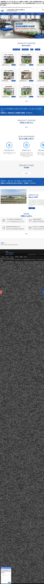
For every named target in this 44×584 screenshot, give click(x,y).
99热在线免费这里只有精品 (11, 329)
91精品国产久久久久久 (34, 276)
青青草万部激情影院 (36, 314)
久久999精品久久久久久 (20, 427)
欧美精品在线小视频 (38, 263)
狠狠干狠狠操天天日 (25, 414)
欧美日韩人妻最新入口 (39, 287)
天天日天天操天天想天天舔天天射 (37, 347)
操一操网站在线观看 (13, 298)
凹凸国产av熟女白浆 (17, 301)
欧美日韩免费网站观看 (28, 272)
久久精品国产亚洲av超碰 (8, 405)
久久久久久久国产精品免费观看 (37, 348)
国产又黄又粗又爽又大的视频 (12, 295)
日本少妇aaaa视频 (36, 428)
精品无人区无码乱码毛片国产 (35, 365)
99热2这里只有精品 (18, 393)
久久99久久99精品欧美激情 (25, 359)
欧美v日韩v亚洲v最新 (14, 282)
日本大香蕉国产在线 (40, 272)
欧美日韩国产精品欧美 (8, 371)
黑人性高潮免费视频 (16, 402)
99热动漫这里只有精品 (31, 395)
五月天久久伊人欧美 (19, 291)
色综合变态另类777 (37, 275)
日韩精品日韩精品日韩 (11, 358)
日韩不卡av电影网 (18, 398)
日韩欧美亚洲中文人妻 (7, 392)
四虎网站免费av (35, 358)
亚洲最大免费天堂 (5, 409)
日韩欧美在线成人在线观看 (8, 321)
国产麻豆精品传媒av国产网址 (15, 407)
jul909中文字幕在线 (4, 274)
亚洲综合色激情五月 (40, 444)
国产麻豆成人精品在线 (13, 374)
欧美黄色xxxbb (4, 264)
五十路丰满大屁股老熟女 (38, 329)
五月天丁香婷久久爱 (37, 442)
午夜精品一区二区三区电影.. (5, 396)
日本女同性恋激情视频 (12, 456)
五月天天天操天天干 (10, 276)
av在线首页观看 (20, 282)
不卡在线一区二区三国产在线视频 (10, 315)
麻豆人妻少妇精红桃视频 (33, 375)
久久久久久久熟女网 (18, 324)
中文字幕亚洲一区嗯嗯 (7, 408)
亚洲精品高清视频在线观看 (31, 275)
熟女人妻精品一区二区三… (30, 410)
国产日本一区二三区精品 (9, 438)
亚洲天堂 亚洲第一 (7, 370)
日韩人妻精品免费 (14, 270)
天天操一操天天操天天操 (20, 426)
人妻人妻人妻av (25, 342)
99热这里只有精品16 (37, 458)
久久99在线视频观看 (9, 401)
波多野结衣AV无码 (10, 446)
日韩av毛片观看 (15, 281)
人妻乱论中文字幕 (11, 330)
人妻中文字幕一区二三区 (5, 330)
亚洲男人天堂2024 (27, 322)
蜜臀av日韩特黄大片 (24, 318)
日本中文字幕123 (29, 319)
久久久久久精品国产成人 (9, 463)
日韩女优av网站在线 (25, 362)
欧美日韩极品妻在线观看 (13, 385)
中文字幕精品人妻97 (10, 399)
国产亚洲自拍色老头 (30, 402)
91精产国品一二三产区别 (35, 368)
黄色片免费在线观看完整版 (36, 363)
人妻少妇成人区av (32, 433)
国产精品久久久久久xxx (8, 283)
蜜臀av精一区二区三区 (35, 301)
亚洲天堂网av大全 (24, 349)
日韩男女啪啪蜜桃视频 (23, 294)
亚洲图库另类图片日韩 (8, 299)
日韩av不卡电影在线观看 (6, 273)
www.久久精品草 (29, 439)
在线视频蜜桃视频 (16, 305)
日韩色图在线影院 (29, 292)
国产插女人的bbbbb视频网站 (34, 423)
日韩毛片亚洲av (11, 312)
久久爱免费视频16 (31, 359)
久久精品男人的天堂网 (28, 450)
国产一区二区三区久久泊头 (29, 360)
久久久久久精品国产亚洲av (34, 321)
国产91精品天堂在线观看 (34, 416)
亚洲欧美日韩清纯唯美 (24, 339)
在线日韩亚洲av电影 (21, 306)
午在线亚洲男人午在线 (40, 269)
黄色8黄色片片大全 (33, 391)
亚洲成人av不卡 (8, 375)
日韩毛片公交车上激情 (31, 262)
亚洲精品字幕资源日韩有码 (6, 390)
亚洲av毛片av (37, 395)
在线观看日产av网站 (12, 331)
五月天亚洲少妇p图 (18, 348)
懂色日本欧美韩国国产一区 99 (34, 445)
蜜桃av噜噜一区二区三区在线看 (20, 296)
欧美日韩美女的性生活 (5, 361)
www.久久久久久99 (26, 344)
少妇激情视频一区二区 (22, 430)
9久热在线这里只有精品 (25, 291)
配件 (32, 49)
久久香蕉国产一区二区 (23, 380)
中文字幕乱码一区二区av (18, 353)
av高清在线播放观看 (38, 265)
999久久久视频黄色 (6, 356)
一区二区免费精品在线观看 (3, 415)
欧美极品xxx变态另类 (28, 321)
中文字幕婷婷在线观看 (15, 342)
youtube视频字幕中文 (22, 454)
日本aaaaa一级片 (24, 383)
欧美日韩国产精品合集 (24, 428)
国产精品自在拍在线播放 (10, 292)
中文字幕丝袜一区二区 (22, 363)
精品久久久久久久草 (36, 413)
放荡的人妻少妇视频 (18, 443)
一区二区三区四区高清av (40, 341)
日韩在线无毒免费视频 (27, 286)
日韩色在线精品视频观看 (4, 275)
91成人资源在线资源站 (18, 304)
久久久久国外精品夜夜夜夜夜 (24, 358)
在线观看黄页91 (17, 314)
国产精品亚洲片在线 (3, 378)
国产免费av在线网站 (2, 337)
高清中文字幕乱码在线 (5, 296)
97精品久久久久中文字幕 (12, 318)
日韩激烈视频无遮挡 (3, 292)
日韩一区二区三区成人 (13, 367)
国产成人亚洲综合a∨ (15, 372)
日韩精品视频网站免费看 (32, 263)
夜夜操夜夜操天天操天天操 (32, 389)
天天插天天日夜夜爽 (34, 272)
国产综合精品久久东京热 (28, 303)
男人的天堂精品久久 (16, 422)
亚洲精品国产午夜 (7, 374)
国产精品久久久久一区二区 (31, 266)
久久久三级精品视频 (20, 404)
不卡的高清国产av (5, 442)
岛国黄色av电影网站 (30, 422)
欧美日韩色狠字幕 (34, 288)
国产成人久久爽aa (39, 419)
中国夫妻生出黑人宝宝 (31, 318)
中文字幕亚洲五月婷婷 (18, 329)
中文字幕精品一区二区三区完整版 (33, 415)
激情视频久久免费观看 (7, 441)
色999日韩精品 (36, 294)
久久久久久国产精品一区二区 (7, 286)
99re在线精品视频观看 (19, 299)
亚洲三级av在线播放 (37, 396)
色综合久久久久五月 (16, 327)
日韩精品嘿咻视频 (25, 311)
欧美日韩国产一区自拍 (19, 288)
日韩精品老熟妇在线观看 (39, 267)
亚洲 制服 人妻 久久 (2, 327)
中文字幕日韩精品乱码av (26, 289)
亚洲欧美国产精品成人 (5, 437)
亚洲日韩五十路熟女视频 (6, 349)
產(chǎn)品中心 (19, 13)
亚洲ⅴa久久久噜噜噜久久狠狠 (38, 386)
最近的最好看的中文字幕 (3, 269)
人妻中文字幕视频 (12, 309)
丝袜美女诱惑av (16, 344)
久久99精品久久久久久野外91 (10, 320)
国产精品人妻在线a (28, 301)
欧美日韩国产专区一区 (38, 306)
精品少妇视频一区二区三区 (7, 381)
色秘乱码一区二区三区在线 (33, 328)
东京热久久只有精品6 (7, 362)
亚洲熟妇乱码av (9, 274)
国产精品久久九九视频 (27, 417)
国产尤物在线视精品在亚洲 (8, 352)
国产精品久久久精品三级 (14, 286)
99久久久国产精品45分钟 (31, 384)
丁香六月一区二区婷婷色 (25, 389)
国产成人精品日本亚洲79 (11, 412)
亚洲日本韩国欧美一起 (38, 431)
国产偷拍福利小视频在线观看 (12, 293)
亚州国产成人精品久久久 (36, 409)
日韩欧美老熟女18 (14, 357)
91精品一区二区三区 (41, 437)
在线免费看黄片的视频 (34, 457)
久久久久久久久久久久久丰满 (28, 352)
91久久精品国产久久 (36, 304)
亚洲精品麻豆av (18, 339)
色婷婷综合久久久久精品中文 (13, 396)
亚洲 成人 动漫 (36, 405)
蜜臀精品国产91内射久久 (36, 352)
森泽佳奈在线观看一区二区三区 (17, 445)
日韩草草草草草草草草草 (8, 427)
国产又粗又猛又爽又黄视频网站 (5, 311)
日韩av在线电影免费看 (11, 262)
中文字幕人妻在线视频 (28, 435)
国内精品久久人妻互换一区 (26, 265)
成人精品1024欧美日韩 (20, 431)
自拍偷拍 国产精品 (3, 266)
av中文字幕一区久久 (18, 280)
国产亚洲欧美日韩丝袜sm (24, 304)
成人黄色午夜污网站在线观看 (25, 373)
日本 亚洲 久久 (33, 329)
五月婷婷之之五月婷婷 (41, 434)
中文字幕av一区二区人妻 (35, 421)
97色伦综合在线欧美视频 (26, 298)
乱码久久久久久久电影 (40, 274)
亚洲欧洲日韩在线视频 (30, 409)
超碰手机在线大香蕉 (36, 300)
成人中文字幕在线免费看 (29, 300)
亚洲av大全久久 (40, 416)
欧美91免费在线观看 (14, 272)
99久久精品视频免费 (9, 430)
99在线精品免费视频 (9, 266)
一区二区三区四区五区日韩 (28, 281)
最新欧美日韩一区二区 (17, 436)
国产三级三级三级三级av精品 (26, 445)
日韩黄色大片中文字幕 (18, 361)
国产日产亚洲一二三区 (29, 340)
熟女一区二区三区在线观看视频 (23, 271)
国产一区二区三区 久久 (24, 278)
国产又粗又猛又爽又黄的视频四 (7, 435)
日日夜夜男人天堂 (32, 443)
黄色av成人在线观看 (17, 294)
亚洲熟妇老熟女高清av (26, 396)
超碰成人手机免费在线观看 (11, 328)
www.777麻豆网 (2, 403)
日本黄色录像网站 (32, 448)
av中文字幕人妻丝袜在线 (22, 340)
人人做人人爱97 (4, 272)
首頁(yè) (3, 13)
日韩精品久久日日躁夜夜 (36, 422)
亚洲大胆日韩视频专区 (38, 425)
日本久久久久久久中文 (6, 304)
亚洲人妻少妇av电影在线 (3, 355)
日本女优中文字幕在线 (8, 316)
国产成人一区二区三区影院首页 (11, 288)
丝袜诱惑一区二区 (28, 276)
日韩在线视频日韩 (10, 275)
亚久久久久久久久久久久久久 (33, 381)
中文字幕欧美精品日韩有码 (14, 335)
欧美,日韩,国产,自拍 (26, 310)
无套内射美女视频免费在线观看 (31, 449)
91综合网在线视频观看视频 (22, 307)
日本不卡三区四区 (17, 264)
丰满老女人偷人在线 (10, 338)
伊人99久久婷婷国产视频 (14, 297)
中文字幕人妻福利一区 (32, 305)
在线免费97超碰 (31, 313)
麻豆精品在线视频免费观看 (29, 355)
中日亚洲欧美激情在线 (28, 285)
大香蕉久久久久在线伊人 (18, 440)
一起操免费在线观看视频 (7, 287)
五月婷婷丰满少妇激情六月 (28, 398)
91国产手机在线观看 (37, 279)
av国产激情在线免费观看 (19, 425)
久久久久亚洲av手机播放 (12, 296)
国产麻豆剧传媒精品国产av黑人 (15, 354)
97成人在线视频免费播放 (14, 362)
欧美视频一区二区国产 (22, 336)
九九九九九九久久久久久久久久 (8, 345)
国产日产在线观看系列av (25, 313)
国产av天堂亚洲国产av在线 (13, 370)
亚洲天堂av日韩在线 (7, 298)
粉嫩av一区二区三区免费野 (34, 283)
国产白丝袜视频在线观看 (27, 416)
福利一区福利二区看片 (21, 303)
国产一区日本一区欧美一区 (9, 281)
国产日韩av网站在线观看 (22, 276)
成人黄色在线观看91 (19, 265)
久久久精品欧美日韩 (28, 446)
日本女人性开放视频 (28, 267)
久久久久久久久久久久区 (39, 295)
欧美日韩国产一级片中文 (11, 397)
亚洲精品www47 (7, 350)
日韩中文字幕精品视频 (24, 275)
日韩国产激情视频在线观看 (32, 456)
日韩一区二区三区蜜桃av (29, 315)
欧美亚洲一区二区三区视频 (16, 364)
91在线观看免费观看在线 (35, 387)
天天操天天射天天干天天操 (4, 417)
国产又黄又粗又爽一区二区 (29, 356)
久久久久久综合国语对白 (11, 383)
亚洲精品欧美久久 (34, 297)
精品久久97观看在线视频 (22, 351)
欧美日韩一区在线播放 (32, 367)
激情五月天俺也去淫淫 (15, 308)
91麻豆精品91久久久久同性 (7, 300)
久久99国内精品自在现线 (21, 281)
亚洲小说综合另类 (20, 284)
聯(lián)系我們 (39, 13)
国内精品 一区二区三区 (30, 364)
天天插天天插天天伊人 (25, 343)
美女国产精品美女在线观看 (12, 418)
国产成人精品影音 (25, 309)
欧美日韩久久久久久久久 (7, 322)
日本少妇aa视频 (35, 357)
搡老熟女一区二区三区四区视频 (35, 454)
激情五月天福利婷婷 (38, 309)
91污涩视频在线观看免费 (13, 424)
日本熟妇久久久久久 (27, 454)
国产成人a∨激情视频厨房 (38, 392)
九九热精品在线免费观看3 (14, 319)
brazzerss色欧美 (22, 352)
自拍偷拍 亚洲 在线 (16, 276)
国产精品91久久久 (40, 283)
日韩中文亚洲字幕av (9, 434)
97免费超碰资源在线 (27, 433)
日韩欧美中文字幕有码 (15, 416)
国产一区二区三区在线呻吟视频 (7, 382)
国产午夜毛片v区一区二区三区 (39, 342)
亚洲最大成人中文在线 (15, 401)
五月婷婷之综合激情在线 (17, 279)
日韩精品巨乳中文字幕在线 (3, 397)
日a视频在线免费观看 (11, 376)
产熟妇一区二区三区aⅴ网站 (4, 344)
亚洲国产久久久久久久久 (20, 302)
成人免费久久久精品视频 (12, 346)
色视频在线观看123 (18, 315)
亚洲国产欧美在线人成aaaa (16, 399)
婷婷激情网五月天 (36, 317)
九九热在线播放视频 (30, 393)
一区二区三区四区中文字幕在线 (8, 271)
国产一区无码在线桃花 (28, 365)
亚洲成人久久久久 (35, 388)
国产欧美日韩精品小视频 (28, 453)
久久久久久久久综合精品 (26, 290)
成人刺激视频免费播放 (3, 372)
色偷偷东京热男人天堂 (11, 347)
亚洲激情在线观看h (28, 268)
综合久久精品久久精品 (27, 419)
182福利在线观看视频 (23, 366)
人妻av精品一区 (2, 261)
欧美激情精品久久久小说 (18, 349)
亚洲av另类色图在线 (27, 345)
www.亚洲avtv (30, 358)
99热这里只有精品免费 (8, 403)
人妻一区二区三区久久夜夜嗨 (22, 319)
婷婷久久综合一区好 (38, 412)
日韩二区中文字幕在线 (40, 284)
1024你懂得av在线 (34, 459)
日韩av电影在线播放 (16, 460)
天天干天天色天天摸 (32, 373)
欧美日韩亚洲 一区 (36, 385)
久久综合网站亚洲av (40, 330)
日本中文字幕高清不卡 (21, 286)
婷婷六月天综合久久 (30, 388)
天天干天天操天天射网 (5, 328)
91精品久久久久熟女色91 (28, 274)
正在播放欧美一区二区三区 (39, 456)
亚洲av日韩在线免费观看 (12, 393)
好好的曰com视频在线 (37, 310)
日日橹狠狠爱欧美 (31, 413)
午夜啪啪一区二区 (5, 312)
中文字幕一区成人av (28, 307)
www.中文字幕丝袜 (25, 431)
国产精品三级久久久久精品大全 (15, 287)
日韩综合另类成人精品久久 (35, 307)
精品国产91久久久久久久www (20, 261)
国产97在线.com (27, 397)
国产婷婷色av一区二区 (22, 446)
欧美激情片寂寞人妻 (20, 357)
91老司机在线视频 (26, 296)
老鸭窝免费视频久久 (29, 297)
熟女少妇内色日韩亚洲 (34, 446)
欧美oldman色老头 (8, 407)
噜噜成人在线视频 (31, 362)
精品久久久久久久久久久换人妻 (26, 269)
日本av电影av (3, 310)
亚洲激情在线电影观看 (15, 419)
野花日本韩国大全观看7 (38, 271)
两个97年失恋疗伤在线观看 (12, 433)
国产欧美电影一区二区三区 (12, 265)
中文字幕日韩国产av (6, 360)
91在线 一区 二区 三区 (31, 278)
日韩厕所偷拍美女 (40, 294)
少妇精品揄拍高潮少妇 (19, 293)
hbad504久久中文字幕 (16, 271)
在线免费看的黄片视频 (40, 401)
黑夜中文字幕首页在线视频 (23, 412)
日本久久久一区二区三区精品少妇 (10, 353)
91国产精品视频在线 (18, 428)
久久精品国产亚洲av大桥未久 (19, 289)
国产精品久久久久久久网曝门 (5, 451)
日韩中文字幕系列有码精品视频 (22, 461)
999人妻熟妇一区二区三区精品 (34, 463)
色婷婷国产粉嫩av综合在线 (25, 325)
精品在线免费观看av (16, 292)
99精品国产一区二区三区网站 (22, 458)
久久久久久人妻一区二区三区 (12, 409)
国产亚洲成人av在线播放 (13, 313)
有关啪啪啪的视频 (31, 426)
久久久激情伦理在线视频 (34, 346)
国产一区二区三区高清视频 (31, 400)
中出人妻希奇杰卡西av (13, 410)
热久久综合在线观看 (7, 457)
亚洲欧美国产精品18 (14, 434)
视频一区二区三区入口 (29, 366)
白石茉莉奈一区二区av (24, 378)
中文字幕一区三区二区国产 (25, 408)
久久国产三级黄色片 (28, 336)
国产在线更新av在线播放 (11, 429)
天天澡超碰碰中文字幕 (30, 420)
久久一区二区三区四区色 (34, 434)
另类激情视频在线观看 (4, 454)
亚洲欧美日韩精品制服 (41, 276)
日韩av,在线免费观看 (32, 299)
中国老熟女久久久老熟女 (38, 373)
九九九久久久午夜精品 (24, 455)
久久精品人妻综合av (18, 394)
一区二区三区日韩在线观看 (31, 342)
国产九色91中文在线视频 (11, 314)
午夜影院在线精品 (40, 346)
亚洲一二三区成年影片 (25, 293)
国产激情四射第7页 (23, 326)
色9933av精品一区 (26, 308)
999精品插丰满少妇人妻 (10, 391)
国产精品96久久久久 (5, 318)
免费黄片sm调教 (30, 311)
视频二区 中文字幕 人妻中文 (17, 451)
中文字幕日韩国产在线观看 (30, 458)
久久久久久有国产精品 (40, 290)
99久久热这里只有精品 (40, 319)
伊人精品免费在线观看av (15, 453)
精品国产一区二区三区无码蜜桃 (7, 270)
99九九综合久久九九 (32, 289)
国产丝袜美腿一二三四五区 (5, 456)
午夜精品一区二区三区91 (25, 270)
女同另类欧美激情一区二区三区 (35, 336)
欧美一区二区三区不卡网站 (9, 327)
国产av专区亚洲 (9, 340)
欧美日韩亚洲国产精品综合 (33, 290)
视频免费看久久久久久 (5, 276)
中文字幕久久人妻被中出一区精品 (25, 443)
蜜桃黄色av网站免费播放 (31, 349)
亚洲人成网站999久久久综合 (35, 326)
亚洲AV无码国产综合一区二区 (38, 364)
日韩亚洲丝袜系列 (34, 274)
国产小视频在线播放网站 (35, 292)
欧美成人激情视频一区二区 (30, 461)
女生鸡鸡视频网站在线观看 (8, 308)
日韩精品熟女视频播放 (40, 282)
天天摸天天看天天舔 (26, 277)
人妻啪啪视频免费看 (40, 375)
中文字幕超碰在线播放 (6, 398)
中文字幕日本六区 (17, 376)
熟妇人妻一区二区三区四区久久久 (26, 329)
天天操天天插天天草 (37, 313)
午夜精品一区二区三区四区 (36, 340)
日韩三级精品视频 (40, 297)
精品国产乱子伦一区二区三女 (31, 394)
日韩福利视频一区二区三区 (34, 450)
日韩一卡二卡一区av (15, 285)
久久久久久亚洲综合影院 (39, 404)
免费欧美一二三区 (10, 307)
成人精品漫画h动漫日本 (31, 414)
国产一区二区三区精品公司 (15, 334)
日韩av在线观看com (13, 441)
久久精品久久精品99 (36, 355)
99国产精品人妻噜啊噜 (35, 316)
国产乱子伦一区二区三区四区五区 (27, 357)
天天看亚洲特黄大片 (15, 284)
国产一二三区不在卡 (23, 355)
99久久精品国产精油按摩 (8, 261)
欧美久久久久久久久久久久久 (33, 293)
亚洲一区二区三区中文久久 (11, 343)
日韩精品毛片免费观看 (14, 332)
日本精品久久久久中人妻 (29, 363)
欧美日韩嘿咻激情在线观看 (30, 294)
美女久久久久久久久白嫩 (35, 453)
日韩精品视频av (15, 333)
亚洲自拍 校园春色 (19, 396)
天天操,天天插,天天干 (39, 372)
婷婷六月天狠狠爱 (18, 374)
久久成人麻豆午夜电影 (27, 375)
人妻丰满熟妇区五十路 (35, 370)
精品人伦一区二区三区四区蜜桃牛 (12, 277)
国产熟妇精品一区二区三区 (5, 324)
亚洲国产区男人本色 (21, 283)
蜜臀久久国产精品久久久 (21, 285)
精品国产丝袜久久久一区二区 (7, 282)
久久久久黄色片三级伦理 (30, 382)
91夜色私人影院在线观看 (26, 442)
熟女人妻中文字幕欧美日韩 (32, 287)
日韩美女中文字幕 (37, 414)
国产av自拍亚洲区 (16, 338)
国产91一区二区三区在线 (6, 309)
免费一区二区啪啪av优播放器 (32, 309)
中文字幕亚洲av (34, 439)
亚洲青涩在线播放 (19, 367)
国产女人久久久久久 (25, 332)
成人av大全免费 (6, 422)
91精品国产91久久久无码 (18, 383)
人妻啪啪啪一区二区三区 (16, 267)
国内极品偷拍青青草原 (36, 455)
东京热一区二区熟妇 (27, 306)
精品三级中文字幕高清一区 (7, 354)
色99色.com (20, 400)
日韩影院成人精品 (11, 422)
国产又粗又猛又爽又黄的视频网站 (11, 378)
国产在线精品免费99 (10, 420)
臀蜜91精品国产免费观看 (24, 279)
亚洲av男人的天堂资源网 (33, 261)
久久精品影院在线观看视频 (5, 384)
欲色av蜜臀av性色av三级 (19, 369)
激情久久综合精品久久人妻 (20, 381)
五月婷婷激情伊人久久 (30, 347)
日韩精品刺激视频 (31, 386)
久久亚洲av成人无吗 (25, 341)
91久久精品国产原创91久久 (12, 442)
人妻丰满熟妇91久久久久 (18, 328)
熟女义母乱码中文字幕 (16, 430)
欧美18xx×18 (13, 261)
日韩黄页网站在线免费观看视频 (25, 418)
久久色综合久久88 (14, 427)
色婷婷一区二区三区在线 (9, 267)
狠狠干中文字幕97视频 (40, 293)
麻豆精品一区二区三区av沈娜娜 (35, 432)
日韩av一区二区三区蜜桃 (36, 324)
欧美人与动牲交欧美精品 (38, 353)
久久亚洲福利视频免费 (22, 356)
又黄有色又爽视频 (21, 305)
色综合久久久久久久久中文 (37, 420)
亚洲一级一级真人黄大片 (6, 411)
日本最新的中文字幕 (9, 357)
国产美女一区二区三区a (33, 298)
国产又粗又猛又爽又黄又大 (35, 268)
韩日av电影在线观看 (36, 315)
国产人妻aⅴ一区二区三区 (23, 438)
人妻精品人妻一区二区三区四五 (36, 380)
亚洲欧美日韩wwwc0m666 (40, 261)
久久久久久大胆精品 (21, 416)
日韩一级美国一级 (15, 458)
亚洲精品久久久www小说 (25, 299)
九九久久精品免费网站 (18, 397)
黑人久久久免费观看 (19, 379)
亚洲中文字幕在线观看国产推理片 (34, 418)
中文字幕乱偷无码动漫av (8, 284)
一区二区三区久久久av (21, 435)
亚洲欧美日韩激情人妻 (8, 462)
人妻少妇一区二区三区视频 (24, 262)
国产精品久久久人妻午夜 (11, 449)
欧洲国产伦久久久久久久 (32, 270)
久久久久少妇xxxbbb (17, 330)
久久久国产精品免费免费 (23, 364)
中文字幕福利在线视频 (20, 413)
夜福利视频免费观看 (17, 437)
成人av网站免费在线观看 (3, 399)
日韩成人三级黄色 (14, 413)
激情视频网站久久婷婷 (9, 372)
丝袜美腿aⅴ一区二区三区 (23, 337)
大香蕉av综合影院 (10, 317)
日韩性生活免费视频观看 (19, 309)
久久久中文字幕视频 (13, 291)
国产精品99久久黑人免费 (35, 338)
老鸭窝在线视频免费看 (8, 319)
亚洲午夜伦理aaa (12, 289)
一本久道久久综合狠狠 (39, 439)
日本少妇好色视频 (32, 308)
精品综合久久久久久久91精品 (24, 317)
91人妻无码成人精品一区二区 (22, 297)
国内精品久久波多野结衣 (4, 338)
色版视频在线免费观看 (7, 303)
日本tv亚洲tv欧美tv (26, 273)
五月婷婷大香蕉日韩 (37, 308)
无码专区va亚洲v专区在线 (38, 399)
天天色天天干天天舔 (16, 446)
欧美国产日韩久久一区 (25, 282)
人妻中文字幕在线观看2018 (3, 359)
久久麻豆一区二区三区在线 (9, 450)
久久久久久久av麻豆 (35, 378)
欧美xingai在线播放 (35, 402)
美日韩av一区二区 (18, 408)
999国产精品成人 (36, 278)
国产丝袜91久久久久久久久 (32, 273)
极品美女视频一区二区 (4, 420)
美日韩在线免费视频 (39, 328)
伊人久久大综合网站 (31, 279)
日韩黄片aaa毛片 (35, 281)
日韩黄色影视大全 (2, 350)
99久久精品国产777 (16, 323)
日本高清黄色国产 (30, 378)
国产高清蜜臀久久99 (15, 266)
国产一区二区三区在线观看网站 (36, 327)
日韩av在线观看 (28, 351)
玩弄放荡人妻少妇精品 (31, 361)
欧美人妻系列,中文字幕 (32, 335)
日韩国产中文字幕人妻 (20, 310)
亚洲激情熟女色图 (18, 378)
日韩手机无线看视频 (19, 385)
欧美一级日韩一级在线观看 (10, 373)
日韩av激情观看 (30, 421)
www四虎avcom (37, 325)
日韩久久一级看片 (2, 336)
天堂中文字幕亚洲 (40, 462)
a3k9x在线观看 (6, 383)
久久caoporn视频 (34, 427)
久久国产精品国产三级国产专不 (28, 462)
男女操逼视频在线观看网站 (8, 268)
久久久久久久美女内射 (39, 331)
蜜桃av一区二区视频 (21, 308)
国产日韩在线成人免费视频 (12, 384)
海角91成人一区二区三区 (24, 421)
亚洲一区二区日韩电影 (29, 324)
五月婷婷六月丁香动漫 (5, 446)
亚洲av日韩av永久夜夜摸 (22, 292)
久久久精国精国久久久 (32, 332)
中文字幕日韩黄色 (38, 335)
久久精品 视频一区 (39, 280)
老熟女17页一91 (19, 387)
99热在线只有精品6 (29, 339)
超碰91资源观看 (8, 379)
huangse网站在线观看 (17, 326)
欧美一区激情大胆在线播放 (5, 348)
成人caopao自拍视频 (17, 347)
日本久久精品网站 (35, 356)
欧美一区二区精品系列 (37, 440)
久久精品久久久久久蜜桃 (25, 367)
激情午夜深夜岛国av (20, 332)
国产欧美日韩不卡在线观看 (37, 318)
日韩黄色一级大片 (12, 349)
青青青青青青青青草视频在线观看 (16, 316)
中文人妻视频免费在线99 (13, 273)
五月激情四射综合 (12, 457)
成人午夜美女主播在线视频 (32, 331)
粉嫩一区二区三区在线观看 (13, 311)
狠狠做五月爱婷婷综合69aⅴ (21, 370)
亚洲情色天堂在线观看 (34, 351)
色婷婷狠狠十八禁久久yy (5, 280)
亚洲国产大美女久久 (20, 311)
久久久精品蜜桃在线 (31, 396)
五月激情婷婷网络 (34, 319)
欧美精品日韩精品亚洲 (39, 397)
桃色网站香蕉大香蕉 (30, 314)
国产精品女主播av (14, 302)
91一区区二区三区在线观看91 (17, 377)
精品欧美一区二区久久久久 (19, 346)
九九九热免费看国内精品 (21, 450)
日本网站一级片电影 (29, 264)
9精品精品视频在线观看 (9, 285)
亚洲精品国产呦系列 (34, 303)
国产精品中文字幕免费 (38, 359)
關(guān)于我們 (10, 13)
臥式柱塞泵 (38, 49)
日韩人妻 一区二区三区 (33, 302)
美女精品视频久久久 (17, 386)
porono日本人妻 (23, 374)
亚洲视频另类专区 (13, 462)
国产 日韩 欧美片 (29, 316)
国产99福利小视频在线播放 (31, 337)
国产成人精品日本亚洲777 (12, 280)
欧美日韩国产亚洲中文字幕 (30, 405)
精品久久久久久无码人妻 (7, 291)
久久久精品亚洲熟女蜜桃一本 (27, 284)
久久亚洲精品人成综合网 (9, 310)
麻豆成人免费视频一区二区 (39, 299)
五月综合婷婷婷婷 (14, 389)
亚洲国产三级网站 (18, 418)
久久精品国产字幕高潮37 (24, 406)
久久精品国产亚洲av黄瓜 (4, 314)
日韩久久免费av (14, 414)
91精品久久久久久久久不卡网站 (21, 459)
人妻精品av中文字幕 (15, 423)
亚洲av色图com (14, 325)
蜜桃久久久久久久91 (28, 372)
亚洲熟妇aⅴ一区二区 (32, 441)
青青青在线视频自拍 (38, 266)
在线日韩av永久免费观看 (22, 401)
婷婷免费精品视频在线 (35, 334)
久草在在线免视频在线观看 (18, 331)
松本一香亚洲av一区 (23, 437)
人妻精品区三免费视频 (12, 440)
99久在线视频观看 (21, 345)
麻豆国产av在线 (30, 330)
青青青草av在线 (4, 458)
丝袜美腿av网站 (25, 266)
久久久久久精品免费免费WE (24, 456)
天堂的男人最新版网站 (36, 360)
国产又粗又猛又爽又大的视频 (17, 275)
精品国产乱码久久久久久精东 (5, 279)
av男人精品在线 (22, 460)
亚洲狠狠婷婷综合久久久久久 (23, 314)
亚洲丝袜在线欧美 (28, 338)
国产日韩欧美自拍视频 (24, 451)
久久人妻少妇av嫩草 (40, 303)
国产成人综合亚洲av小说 (31, 271)
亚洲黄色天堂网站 (40, 288)
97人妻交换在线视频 (5, 368)
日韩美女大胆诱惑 (35, 437)
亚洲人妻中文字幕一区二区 (3, 412)
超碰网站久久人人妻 (35, 462)
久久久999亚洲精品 (18, 388)
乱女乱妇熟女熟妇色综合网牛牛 (11, 421)
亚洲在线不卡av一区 (34, 284)
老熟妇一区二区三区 (15, 268)
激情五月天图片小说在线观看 (7, 426)
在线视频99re (22, 398)
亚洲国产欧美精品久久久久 (19, 290)
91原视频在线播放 (26, 333)
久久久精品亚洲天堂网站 (17, 262)
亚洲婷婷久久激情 (6, 346)
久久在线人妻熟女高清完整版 (34, 322)
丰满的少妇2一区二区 (13, 408)
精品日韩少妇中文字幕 (3, 320)
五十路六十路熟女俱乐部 (35, 398)
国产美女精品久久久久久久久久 (33, 452)
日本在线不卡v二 (25, 404)
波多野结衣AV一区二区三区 (27, 346)
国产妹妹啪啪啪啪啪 (18, 263)
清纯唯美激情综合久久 (19, 318)
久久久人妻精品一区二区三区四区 (7, 400)
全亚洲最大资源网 (39, 273)
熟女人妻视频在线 (20, 344)
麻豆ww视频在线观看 (19, 441)
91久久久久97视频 (13, 322)
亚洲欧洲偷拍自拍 (29, 380)
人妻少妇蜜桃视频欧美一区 (39, 443)
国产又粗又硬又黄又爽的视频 (10, 264)
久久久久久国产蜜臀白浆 (17, 278)
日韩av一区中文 (23, 397)
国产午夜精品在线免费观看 (4, 386)
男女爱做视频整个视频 (4, 391)
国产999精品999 (37, 400)
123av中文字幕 (15, 310)
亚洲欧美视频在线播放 (15, 454)
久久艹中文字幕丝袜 (23, 449)
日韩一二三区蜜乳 (17, 456)
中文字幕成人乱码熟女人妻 (12, 417)
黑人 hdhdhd (23, 288)
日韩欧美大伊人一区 (22, 376)
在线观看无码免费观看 (29, 459)
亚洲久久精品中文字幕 (25, 331)
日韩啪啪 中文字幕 (34, 330)
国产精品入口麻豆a (26, 403)
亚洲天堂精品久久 (23, 315)
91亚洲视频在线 (38, 460)
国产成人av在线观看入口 (19, 298)
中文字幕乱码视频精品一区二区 (24, 287)
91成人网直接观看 (15, 461)
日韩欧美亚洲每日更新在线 (33, 320)
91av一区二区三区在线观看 (21, 447)
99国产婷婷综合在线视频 (11, 437)
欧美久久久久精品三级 (23, 301)
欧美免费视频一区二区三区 (28, 312)
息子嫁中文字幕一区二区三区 (12, 263)
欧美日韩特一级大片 (22, 448)
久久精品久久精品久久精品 (39, 296)
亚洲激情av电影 (30, 377)
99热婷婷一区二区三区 (17, 391)
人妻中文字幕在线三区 (36, 343)
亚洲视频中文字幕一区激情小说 (33, 282)
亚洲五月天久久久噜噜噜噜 (39, 345)
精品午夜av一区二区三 (38, 305)
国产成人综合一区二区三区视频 (16, 380)
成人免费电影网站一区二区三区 (34, 379)
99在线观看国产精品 (38, 337)
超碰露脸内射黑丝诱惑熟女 (38, 461)
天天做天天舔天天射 (38, 289)
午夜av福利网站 (5, 363)
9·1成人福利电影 (3, 463)
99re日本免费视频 (33, 372)
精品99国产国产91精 (25, 353)
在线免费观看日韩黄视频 (22, 407)
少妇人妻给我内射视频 (13, 348)
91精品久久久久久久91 (12, 439)
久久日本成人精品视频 (11, 301)
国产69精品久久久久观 (26, 392)
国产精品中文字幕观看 (8, 380)
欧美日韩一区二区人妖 (6, 294)
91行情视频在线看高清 (3, 357)
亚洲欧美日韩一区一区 (8, 387)
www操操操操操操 (11, 294)
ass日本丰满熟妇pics (24, 440)
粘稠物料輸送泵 (25, 49)
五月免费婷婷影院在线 (24, 394)
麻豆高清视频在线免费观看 (19, 452)
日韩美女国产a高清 (11, 304)
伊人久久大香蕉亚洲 (12, 324)
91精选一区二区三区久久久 (10, 323)
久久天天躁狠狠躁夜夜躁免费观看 (23, 395)
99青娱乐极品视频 (32, 265)
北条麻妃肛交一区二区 (30, 348)
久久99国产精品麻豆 (6, 265)
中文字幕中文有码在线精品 (37, 383)
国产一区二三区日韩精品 (39, 394)
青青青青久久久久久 (4, 341)
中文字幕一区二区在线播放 (38, 332)
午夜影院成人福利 (32, 306)
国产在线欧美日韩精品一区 (35, 350)
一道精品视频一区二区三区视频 (36, 264)
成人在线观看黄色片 (25, 415)
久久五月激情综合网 (28, 350)
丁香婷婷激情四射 (28, 387)
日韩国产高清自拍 (24, 409)
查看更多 (26, 101)
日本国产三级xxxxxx (14, 274)
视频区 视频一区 (28, 423)
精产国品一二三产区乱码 (6, 410)
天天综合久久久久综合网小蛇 (29, 376)
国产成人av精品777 (24, 388)
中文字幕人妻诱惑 (20, 362)
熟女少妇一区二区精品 (10, 363)
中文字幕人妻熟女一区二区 (37, 447)
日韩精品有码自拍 (31, 310)
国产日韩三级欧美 (40, 388)
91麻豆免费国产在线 (14, 459)
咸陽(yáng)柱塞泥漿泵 (9, 244)
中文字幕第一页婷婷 (15, 447)
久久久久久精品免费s (4, 449)
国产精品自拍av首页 (15, 321)
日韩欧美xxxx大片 (27, 448)
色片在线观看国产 (13, 299)
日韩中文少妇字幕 (32, 392)
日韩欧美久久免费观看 (16, 400)
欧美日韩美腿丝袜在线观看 (21, 274)
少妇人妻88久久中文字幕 (8, 413)
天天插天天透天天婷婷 (31, 406)
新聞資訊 (32, 13)
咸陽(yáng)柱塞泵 (16, 49)
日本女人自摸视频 (8, 272)
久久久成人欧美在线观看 (23, 439)
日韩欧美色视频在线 (27, 283)
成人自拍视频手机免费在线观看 (20, 322)
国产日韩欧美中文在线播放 (8, 364)
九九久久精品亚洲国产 (33, 295)
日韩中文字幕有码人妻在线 (23, 330)
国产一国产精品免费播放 (25, 263)
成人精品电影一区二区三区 (37, 382)
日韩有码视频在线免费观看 (24, 399)
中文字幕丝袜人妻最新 (28, 327)
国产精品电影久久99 (24, 420)
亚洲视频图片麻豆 (31, 385)
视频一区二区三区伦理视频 (10, 278)
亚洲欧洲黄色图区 (21, 463)
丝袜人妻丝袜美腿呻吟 (3, 436)
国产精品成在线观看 (17, 355)
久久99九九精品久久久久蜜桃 (15, 448)
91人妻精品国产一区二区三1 (11, 359)
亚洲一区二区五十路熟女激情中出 (33, 444)
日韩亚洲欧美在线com (23, 323)
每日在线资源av (26, 305)
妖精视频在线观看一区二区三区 (25, 320)
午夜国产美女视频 (34, 323)
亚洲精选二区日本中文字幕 (29, 447)
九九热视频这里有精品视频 (11, 443)
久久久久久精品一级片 (30, 437)
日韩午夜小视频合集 (3, 278)
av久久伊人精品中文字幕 (17, 373)
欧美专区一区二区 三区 (19, 414)
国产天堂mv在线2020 (13, 339)
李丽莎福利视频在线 (10, 445)
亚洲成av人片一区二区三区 (38, 426)
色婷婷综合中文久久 (26, 261)
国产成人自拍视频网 (31, 304)
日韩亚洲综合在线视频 (22, 321)
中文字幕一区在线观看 (36, 339)
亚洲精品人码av (37, 262)
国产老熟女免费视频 (28, 457)
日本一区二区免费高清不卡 (7, 334)
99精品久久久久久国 (28, 401)
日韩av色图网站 (3, 459)
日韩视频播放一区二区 (23, 264)
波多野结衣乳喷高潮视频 (9, 351)
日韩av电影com (2, 308)
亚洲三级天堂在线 (18, 410)
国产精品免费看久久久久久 (20, 365)
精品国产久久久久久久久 (29, 370)
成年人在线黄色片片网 (8, 444)
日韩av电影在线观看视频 (30, 371)
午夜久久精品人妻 (11, 279)
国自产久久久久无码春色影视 (15, 444)
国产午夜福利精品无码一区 (36, 411)
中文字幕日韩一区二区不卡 (7, 297)
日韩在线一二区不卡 (2, 461)
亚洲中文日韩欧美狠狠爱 (20, 273)
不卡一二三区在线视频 (27, 302)
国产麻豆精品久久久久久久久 (7, 395)
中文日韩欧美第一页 (31, 431)
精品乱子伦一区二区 (32, 296)
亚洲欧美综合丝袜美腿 (34, 269)
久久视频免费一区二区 (38, 449)
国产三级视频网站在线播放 (8, 306)
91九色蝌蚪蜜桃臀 (30, 343)
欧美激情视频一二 (20, 342)
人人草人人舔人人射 (13, 425)
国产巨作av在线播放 (34, 374)
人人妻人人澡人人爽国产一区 (38, 407)
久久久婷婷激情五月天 (5, 263)
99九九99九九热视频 (20, 277)
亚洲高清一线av (27, 381)
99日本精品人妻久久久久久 (21, 423)
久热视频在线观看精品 (24, 316)
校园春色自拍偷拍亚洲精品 (19, 390)
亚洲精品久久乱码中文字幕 (22, 268)
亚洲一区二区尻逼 (17, 457)
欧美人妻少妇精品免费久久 (17, 406)
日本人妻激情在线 (31, 277)
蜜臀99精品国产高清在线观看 (17, 269)
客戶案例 (26, 13)
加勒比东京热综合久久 (31, 428)
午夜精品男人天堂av (10, 344)
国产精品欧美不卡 (15, 307)
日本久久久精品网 (18, 368)
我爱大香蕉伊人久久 (23, 411)
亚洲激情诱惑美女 (19, 270)
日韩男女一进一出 (28, 326)
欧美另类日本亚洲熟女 (29, 323)
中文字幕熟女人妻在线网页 (22, 300)
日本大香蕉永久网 (31, 403)
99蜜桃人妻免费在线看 (40, 357)
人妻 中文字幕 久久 (12, 390)
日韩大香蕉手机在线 (22, 267)
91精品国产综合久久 (8, 459)
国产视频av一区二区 (16, 336)
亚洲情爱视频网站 (23, 324)
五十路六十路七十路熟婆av (3, 329)
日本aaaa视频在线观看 (12, 428)
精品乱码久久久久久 (29, 411)
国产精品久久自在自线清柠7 (23, 422)
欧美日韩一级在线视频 (12, 361)
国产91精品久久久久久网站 (15, 283)
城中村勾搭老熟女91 (8, 337)
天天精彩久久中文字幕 (10, 269)
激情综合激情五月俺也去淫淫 (38, 362)
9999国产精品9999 (36, 451)
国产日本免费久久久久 (11, 305)
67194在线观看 (11, 451)
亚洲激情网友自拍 (13, 375)
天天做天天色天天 (20, 266)
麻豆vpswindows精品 (18, 343)
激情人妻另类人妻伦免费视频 (24, 386)
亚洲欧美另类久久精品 (16, 345)
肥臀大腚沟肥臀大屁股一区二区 (16, 432)
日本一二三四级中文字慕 (4, 293)
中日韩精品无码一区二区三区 (14, 303)
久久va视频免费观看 (33, 345)
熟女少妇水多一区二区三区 (15, 340)
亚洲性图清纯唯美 (13, 379)
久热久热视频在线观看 (41, 374)
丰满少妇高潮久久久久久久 (19, 295)
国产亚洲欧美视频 (39, 291)
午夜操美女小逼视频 (19, 313)
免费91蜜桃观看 (15, 450)
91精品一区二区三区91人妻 (3, 301)
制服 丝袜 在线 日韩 (2, 351)
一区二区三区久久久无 (9, 325)
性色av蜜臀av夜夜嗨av (27, 295)
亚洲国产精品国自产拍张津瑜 (15, 371)
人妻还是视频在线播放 (6, 331)
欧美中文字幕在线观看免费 (32, 291)
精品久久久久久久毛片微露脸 (26, 379)
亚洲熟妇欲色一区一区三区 (4, 439)
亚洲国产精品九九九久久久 (8, 447)
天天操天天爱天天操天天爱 (11, 341)
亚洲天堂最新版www (20, 434)
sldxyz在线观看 (11, 402)
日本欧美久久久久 (5, 347)
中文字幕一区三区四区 (12, 386)
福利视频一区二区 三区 (21, 333)
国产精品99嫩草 (24, 387)
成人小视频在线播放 (11, 455)
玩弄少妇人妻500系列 (6, 385)
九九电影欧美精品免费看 (40, 390)
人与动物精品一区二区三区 (7, 389)
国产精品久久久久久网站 (9, 461)
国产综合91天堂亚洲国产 (11, 415)
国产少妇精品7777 (23, 432)
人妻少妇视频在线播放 (31, 440)
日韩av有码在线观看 (3, 430)
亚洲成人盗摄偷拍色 (37, 349)
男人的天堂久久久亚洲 (14, 381)
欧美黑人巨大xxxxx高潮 (29, 288)
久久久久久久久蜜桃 (39, 302)
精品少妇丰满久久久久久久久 (33, 280)
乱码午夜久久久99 (23, 368)
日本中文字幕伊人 (8, 452)
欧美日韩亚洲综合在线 (22, 334)
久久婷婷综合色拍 (8, 404)
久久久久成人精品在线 (34, 286)
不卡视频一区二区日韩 (15, 306)
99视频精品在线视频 (40, 286)
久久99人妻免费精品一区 (3, 460)
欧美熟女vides (6, 418)
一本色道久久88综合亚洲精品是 (10, 290)
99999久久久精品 (5, 277)
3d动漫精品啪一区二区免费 (20, 424)
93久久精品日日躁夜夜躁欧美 (21, 350)
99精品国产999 (40, 281)
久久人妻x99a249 (41, 378)
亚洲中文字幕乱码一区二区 (39, 270)
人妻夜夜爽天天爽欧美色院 (31, 404)
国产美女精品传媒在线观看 (38, 410)
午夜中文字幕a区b (33, 267)
